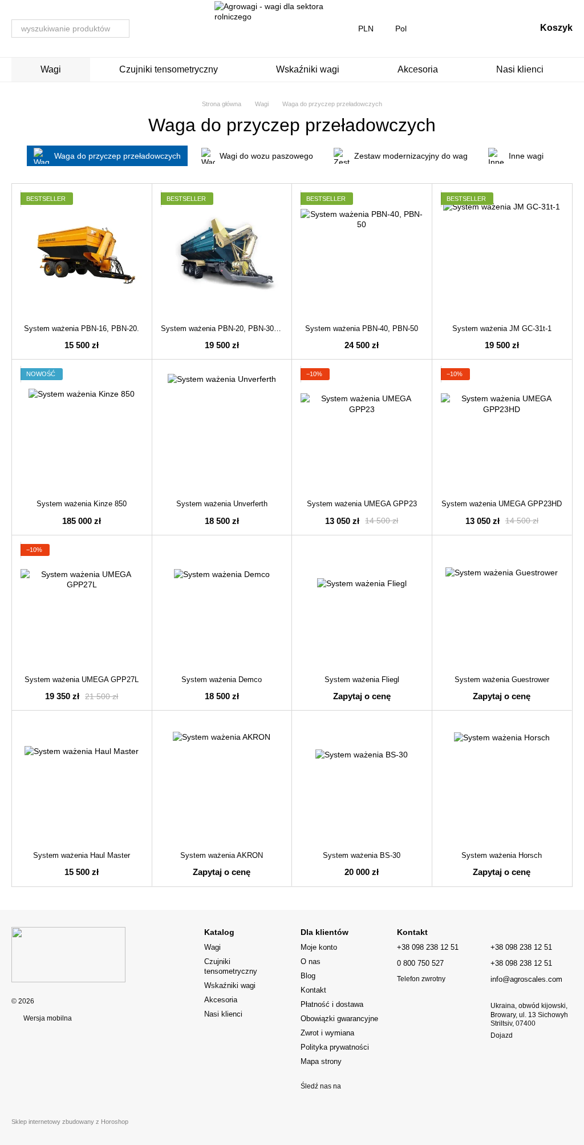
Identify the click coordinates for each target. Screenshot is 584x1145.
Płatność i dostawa (332, 1004)
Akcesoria (418, 69)
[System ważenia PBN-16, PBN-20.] (82, 253)
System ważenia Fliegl (362, 679)
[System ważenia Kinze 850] (82, 429)
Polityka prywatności (335, 1047)
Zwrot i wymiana (327, 1033)
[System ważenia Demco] (222, 605)
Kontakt (313, 990)
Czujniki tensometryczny (168, 69)
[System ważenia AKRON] (222, 780)
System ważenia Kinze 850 (81, 503)
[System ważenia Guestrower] (502, 605)
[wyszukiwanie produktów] (120, 28)
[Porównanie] (437, 28)
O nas (311, 961)
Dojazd (501, 1035)
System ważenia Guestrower (502, 679)
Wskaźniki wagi (307, 69)
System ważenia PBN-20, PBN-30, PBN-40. (233, 328)
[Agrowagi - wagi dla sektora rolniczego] (68, 954)
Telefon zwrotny (421, 979)
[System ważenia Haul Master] (82, 780)
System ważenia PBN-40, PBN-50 (361, 328)
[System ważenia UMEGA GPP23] (362, 429)
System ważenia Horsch (501, 855)
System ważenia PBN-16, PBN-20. (81, 328)
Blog (308, 975)
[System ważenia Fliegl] (362, 605)
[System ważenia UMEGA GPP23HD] (502, 429)
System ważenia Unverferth (221, 503)
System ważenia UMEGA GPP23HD (501, 503)
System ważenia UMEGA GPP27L (82, 679)
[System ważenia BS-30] (362, 780)
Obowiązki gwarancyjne (339, 1018)
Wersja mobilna (47, 1018)
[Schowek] (467, 28)
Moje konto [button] (319, 947)
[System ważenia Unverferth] (222, 429)
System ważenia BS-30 (361, 855)
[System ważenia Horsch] (502, 780)
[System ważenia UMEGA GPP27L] (82, 605)
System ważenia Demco (221, 679)
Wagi (50, 69)
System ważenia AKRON (221, 855)
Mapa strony (321, 1061)
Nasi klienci (520, 69)
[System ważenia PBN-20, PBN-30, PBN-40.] (222, 253)
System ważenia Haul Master (81, 855)
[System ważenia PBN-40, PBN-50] (362, 253)
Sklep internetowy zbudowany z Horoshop (69, 1121)
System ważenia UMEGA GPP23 (362, 503)
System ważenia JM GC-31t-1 (501, 328)
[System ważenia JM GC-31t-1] (502, 253)
